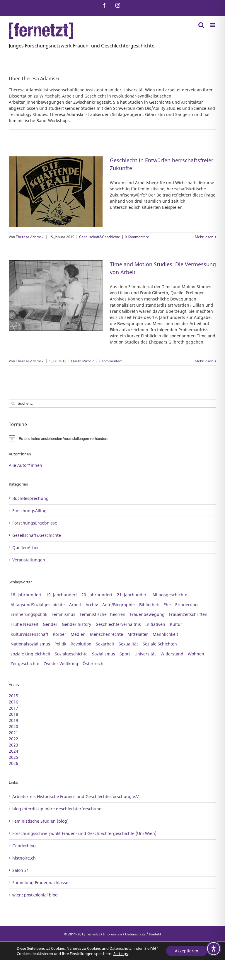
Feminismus (63, 614)
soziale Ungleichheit (30, 654)
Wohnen (196, 654)
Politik (60, 644)
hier (154, 948)
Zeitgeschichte (25, 663)
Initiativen (155, 624)
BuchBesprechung (30, 498)
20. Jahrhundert (96, 594)
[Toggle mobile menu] (213, 25)
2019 (13, 720)
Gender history (76, 624)
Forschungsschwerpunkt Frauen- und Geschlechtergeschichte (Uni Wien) (84, 833)
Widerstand (172, 654)
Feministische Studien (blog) (40, 821)
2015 (13, 695)
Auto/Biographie (118, 604)
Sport (125, 654)
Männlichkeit (165, 634)
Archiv (92, 604)
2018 (13, 714)
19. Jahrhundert (61, 594)
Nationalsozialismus (30, 644)
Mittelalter (137, 634)
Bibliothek (149, 604)
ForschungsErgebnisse (34, 523)
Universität (145, 654)
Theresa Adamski (30, 236)
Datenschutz (135, 934)
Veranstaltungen (28, 560)
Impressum (112, 934)
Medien (78, 634)
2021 (13, 732)
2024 (13, 751)
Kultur (176, 624)
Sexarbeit (105, 644)
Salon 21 (20, 870)
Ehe (167, 604)
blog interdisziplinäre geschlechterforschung (57, 809)
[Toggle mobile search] (201, 25)
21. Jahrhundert (132, 594)
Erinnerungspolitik (29, 614)
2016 (13, 702)
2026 (13, 763)
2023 (13, 745)
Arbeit (75, 604)
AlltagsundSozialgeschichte (38, 604)
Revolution (81, 644)
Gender (50, 624)
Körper (59, 634)
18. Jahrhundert (26, 594)
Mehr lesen (204, 236)
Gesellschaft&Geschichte (99, 236)
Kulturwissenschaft (29, 634)
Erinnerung (186, 604)
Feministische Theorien (102, 614)
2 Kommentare (110, 360)
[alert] (112, 438)
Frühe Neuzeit (24, 624)
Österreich (93, 663)
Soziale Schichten (160, 644)
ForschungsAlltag (29, 510)
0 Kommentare (137, 236)
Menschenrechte (106, 634)
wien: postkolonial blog (35, 895)
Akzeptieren (186, 951)
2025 (13, 757)
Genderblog (24, 845)
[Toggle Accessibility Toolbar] (214, 949)
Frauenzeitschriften (188, 614)
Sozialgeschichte (71, 654)
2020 (13, 726)
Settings (120, 953)
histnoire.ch (24, 858)
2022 (13, 739)
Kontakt (155, 934)
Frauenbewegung (147, 614)
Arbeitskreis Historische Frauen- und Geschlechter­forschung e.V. (76, 796)
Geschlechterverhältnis (118, 624)
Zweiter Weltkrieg (61, 663)
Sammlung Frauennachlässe (40, 882)
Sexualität (128, 644)
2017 (13, 708)
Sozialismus (103, 654)
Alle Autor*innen (25, 465)
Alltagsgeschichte (169, 594)
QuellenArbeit (82, 360)
